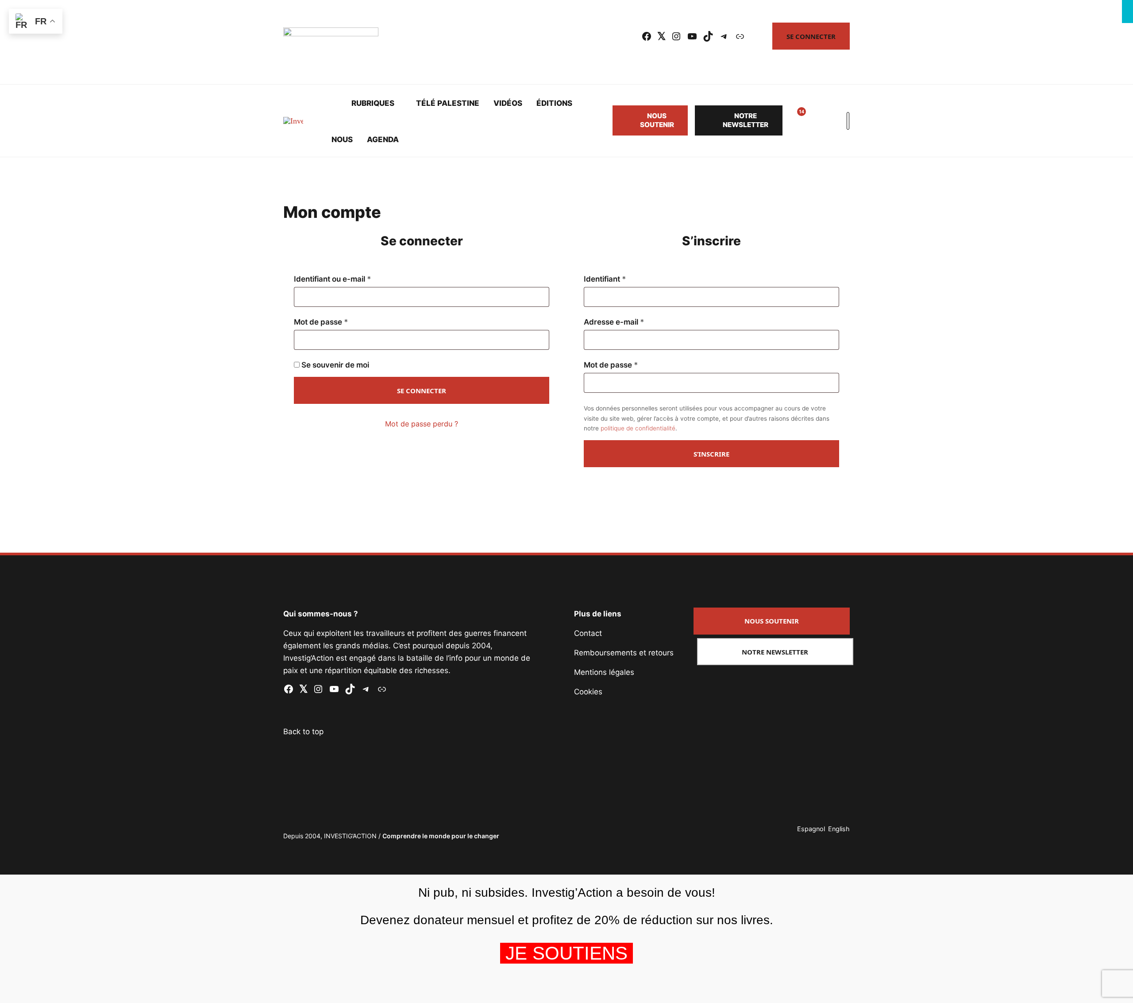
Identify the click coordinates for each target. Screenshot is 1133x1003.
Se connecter (811, 36)
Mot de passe (341, 322)
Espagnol (811, 829)
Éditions (554, 103)
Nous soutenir (657, 120)
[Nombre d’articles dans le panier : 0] (816, 120)
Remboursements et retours (624, 652)
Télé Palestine (447, 103)
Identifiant (625, 279)
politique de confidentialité (638, 428)
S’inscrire (711, 453)
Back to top (303, 731)
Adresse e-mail (634, 322)
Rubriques (372, 103)
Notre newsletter (745, 120)
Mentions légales (604, 672)
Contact (588, 633)
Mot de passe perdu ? (421, 423)
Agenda (383, 139)
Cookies (588, 691)
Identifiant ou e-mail (352, 279)
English (839, 829)
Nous (342, 139)
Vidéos (507, 103)
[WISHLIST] (795, 120)
